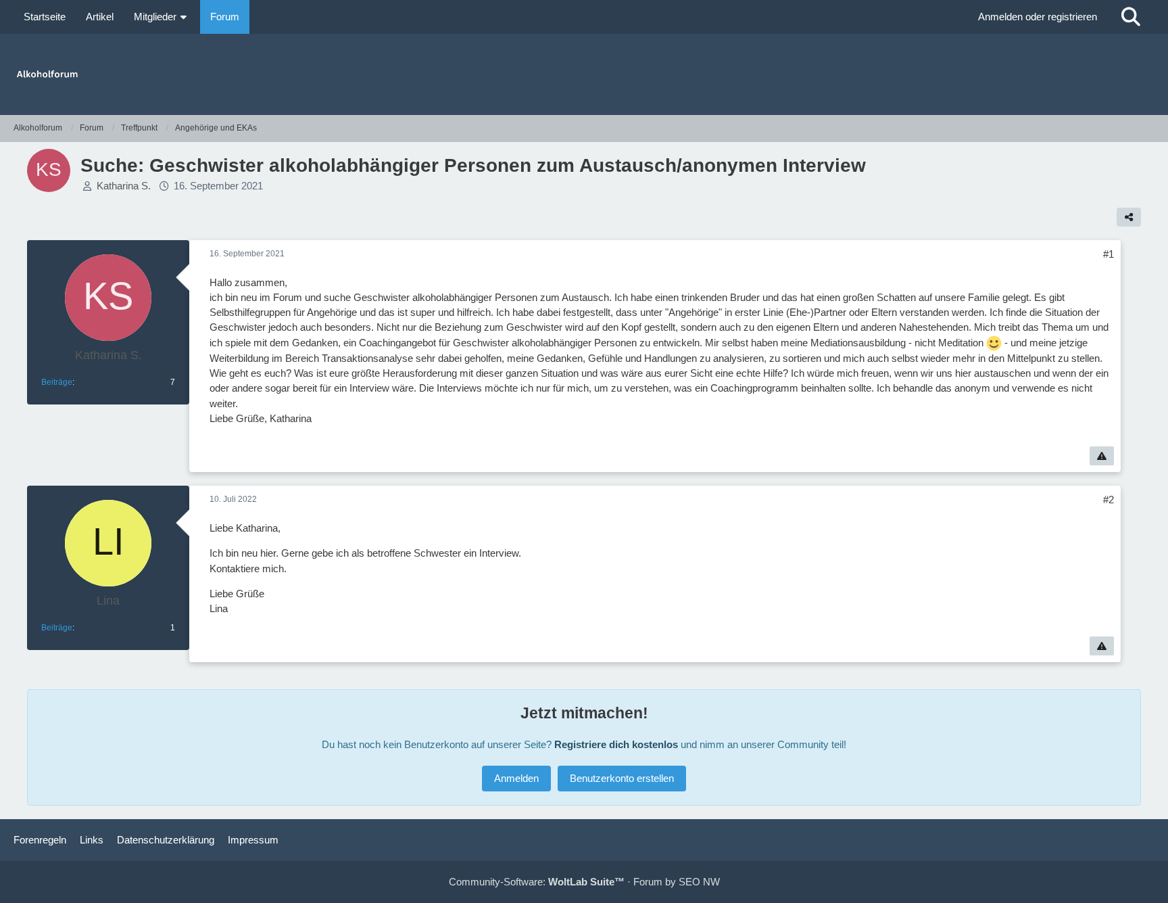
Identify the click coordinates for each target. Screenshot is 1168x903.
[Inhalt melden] (1102, 455)
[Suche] (1130, 17)
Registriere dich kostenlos (616, 744)
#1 (1108, 254)
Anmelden (516, 778)
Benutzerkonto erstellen (622, 778)
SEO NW (699, 881)
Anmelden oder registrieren (1037, 16)
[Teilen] (1129, 217)
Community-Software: (537, 881)
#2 (1108, 499)
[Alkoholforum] (584, 74)
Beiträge (56, 382)
